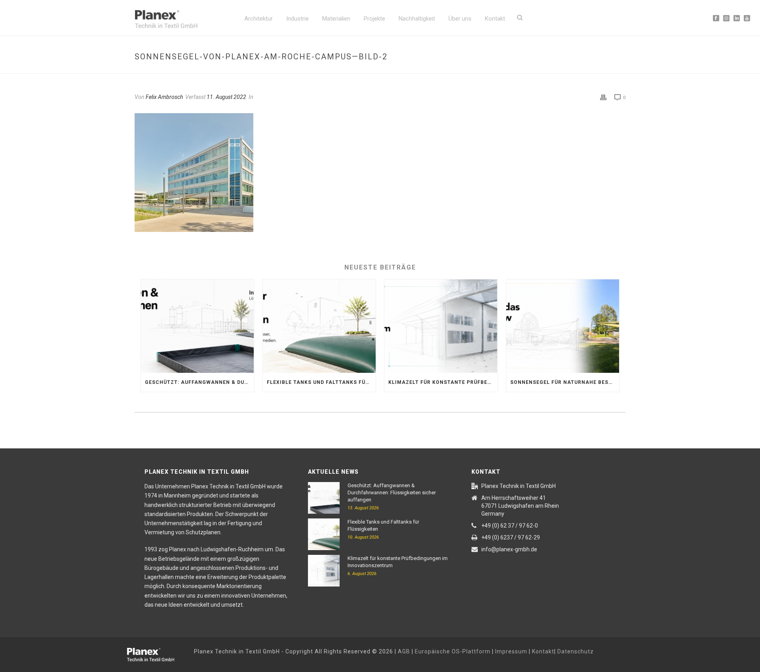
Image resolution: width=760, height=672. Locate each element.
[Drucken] (603, 97)
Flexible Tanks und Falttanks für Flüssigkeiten (321, 382)
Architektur (258, 18)
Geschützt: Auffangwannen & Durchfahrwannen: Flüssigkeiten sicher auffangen (199, 382)
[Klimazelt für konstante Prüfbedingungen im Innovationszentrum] (441, 326)
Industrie (297, 18)
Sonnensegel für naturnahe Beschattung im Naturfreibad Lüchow (564, 382)
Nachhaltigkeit (417, 18)
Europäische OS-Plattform (452, 651)
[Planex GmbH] (156, 653)
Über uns (459, 18)
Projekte (374, 18)
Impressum (511, 651)
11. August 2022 (226, 97)
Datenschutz (575, 651)
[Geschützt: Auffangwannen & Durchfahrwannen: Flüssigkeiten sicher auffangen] (197, 326)
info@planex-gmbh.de (509, 549)
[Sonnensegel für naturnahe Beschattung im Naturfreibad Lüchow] (562, 326)
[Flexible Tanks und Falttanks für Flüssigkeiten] (319, 326)
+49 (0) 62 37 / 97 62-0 (509, 525)
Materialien (336, 18)
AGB (404, 651)
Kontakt (495, 18)
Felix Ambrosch (164, 97)
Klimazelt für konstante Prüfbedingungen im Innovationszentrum (443, 382)
